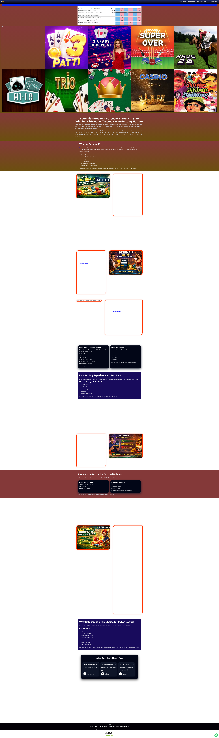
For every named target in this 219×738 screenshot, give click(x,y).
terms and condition (202, 1)
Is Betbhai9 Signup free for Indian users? (94, 699)
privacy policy (191, 1)
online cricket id (213, 1)
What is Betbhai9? (89, 691)
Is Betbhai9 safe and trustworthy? (92, 712)
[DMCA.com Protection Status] (109, 735)
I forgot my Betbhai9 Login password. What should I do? (98, 707)
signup (185, 1)
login (180, 1)
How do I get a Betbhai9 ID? (91, 695)
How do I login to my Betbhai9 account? (94, 703)
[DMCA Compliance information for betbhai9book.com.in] (109, 733)
